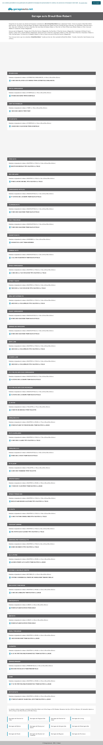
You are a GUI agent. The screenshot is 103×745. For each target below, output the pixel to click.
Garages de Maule (14, 734)
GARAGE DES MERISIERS (17, 326)
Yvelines (69, 24)
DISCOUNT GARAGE (15, 524)
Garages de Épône (15, 726)
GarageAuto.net (12, 24)
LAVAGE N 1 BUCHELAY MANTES (19, 570)
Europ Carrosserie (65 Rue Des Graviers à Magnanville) (57, 34)
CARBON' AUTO (13, 250)
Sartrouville (80, 37)
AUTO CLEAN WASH (15, 433)
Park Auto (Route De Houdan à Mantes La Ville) (46, 27)
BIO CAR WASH (13, 174)
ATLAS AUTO (13, 119)
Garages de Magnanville (37, 718)
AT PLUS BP (12, 463)
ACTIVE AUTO (13, 692)
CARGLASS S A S (14, 418)
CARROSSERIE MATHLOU (17, 189)
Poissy (11, 38)
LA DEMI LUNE (13, 357)
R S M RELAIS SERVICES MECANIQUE (21, 387)
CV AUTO (12, 509)
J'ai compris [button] (96, 3)
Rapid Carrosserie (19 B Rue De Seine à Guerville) (62, 25)
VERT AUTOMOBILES (15, 103)
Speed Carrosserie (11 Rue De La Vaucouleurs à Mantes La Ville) (53, 32)
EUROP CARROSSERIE (16, 311)
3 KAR (11, 676)
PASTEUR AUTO (14, 600)
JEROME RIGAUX (14, 478)
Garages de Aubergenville (80, 726)
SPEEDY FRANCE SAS (15, 494)
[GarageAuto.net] (20, 9)
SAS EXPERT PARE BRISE (17, 585)
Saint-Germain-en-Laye (88, 37)
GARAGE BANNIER (14, 661)
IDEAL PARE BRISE (15, 631)
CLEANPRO (12, 646)
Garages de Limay (78, 718)
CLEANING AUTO (14, 204)
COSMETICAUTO (14, 235)
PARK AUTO (12, 159)
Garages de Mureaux (79, 734)
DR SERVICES (13, 73)
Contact (59, 743)
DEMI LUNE (12, 341)
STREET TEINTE (14, 281)
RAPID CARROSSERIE (16, 88)
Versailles (74, 37)
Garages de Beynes (57, 734)
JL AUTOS (12, 402)
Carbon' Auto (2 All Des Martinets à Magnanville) (25, 32)
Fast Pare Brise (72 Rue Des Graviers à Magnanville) (61, 31)
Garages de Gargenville (58, 726)
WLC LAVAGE (13, 555)
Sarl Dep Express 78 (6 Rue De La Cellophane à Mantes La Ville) (27, 34)
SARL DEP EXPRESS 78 (16, 296)
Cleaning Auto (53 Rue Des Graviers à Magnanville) (36, 31)
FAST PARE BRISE (14, 220)
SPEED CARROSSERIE (16, 265)
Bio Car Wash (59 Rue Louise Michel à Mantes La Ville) (72, 27)
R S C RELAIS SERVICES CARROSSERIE (21, 372)
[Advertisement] (51, 55)
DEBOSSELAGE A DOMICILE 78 (19, 539)
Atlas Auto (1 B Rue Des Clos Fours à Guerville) (23, 27)
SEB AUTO (12, 616)
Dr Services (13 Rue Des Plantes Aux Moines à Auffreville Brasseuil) (33, 25)
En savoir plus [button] (83, 3)
